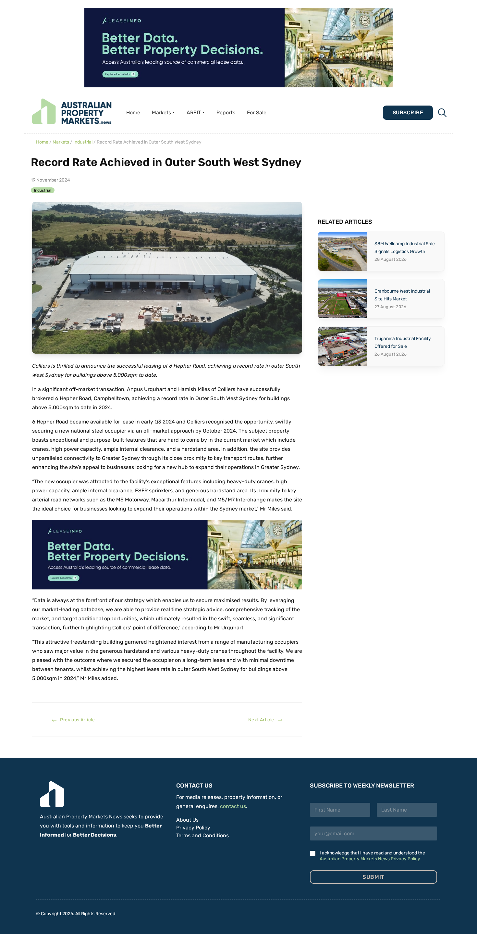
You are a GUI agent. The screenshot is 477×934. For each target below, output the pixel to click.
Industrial (82, 142)
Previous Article (76, 720)
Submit (373, 877)
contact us (233, 806)
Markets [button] (161, 112)
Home (133, 112)
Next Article (262, 720)
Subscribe (408, 112)
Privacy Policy (193, 828)
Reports (225, 112)
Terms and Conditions (202, 835)
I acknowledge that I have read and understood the (372, 856)
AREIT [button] (194, 112)
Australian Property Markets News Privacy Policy (370, 859)
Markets (61, 142)
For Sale (256, 112)
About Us (187, 820)
